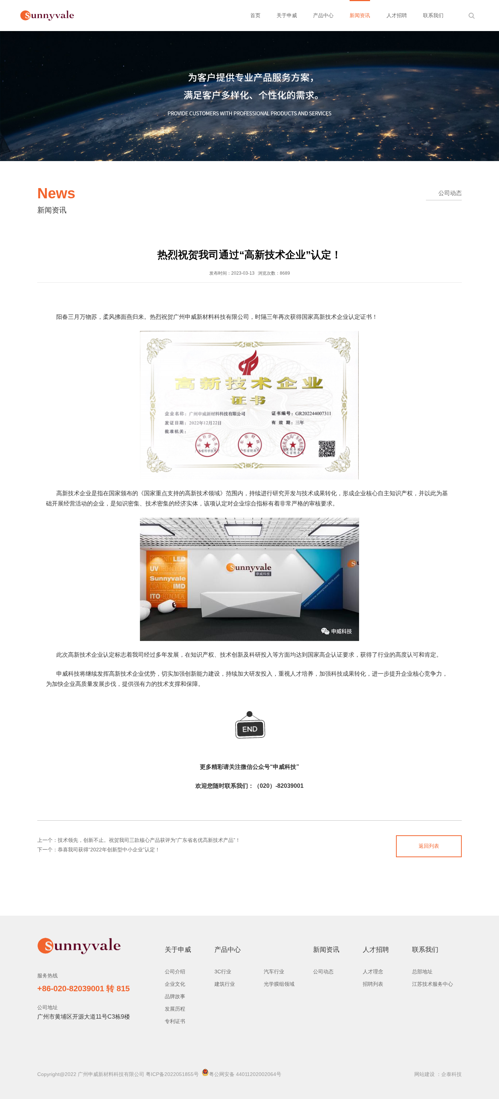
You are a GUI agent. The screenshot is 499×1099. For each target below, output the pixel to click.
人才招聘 (396, 15)
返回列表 (429, 846)
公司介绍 (175, 971)
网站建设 (424, 1074)
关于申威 (287, 15)
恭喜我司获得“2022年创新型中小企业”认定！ (109, 849)
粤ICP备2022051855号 (172, 1074)
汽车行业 (274, 971)
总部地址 (422, 971)
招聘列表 (373, 984)
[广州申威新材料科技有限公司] (50, 15)
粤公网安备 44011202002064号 (245, 1074)
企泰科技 (451, 1074)
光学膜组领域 (279, 984)
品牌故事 (175, 996)
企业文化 (175, 984)
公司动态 (450, 193)
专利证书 (175, 1021)
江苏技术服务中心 (432, 984)
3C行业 (222, 971)
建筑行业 (224, 984)
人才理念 (373, 971)
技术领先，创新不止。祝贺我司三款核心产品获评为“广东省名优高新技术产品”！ (149, 840)
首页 (255, 15)
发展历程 (175, 1009)
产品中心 (323, 15)
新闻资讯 (360, 15)
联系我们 (433, 15)
